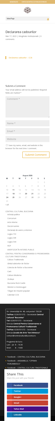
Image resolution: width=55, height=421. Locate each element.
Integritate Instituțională (28, 36)
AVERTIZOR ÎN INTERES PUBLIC (20, 249)
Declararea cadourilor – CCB (20, 57)
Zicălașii (10, 279)
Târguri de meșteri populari (18, 291)
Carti (9, 271)
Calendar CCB (13, 295)
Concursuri (11, 218)
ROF (9, 245)
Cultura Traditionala (15, 259)
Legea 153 (11, 234)
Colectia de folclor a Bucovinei (19, 267)
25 (13, 197)
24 (7, 197)
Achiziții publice (13, 214)
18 (13, 193)
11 (13, 190)
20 (26, 193)
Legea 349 (11, 238)
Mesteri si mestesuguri (16, 287)
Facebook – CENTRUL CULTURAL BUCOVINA (26, 357)
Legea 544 (11, 242)
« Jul (7, 204)
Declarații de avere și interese (19, 230)
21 (32, 193)
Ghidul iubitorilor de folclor (18, 263)
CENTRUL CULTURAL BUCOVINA (19, 211)
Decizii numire (13, 226)
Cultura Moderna (14, 275)
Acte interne (12, 222)
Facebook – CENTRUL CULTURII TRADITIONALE (27, 367)
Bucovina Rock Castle (16, 283)
